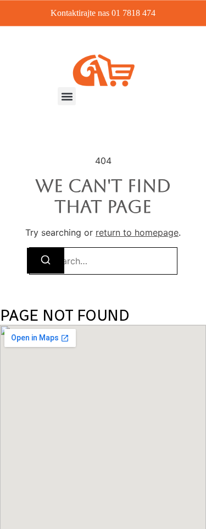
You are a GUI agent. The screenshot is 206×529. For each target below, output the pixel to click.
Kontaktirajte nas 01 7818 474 (103, 13)
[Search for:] (103, 261)
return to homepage (137, 232)
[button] (67, 96)
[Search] (45, 261)
